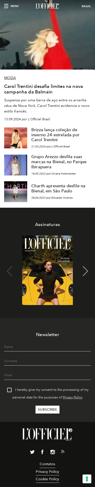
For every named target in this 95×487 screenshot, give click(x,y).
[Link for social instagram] (52, 453)
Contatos (47, 464)
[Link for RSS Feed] (62, 452)
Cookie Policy (47, 479)
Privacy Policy (73, 397)
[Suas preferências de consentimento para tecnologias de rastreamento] (87, 478)
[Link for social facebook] (42, 453)
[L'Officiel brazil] (47, 6)
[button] (85, 271)
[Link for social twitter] (32, 453)
